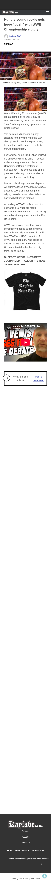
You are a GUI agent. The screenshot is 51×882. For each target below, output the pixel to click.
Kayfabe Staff (15, 36)
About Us (26, 837)
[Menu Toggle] (47, 12)
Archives (25, 831)
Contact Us (25, 842)
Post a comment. (38, 378)
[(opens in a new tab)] (41, 864)
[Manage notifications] (44, 876)
